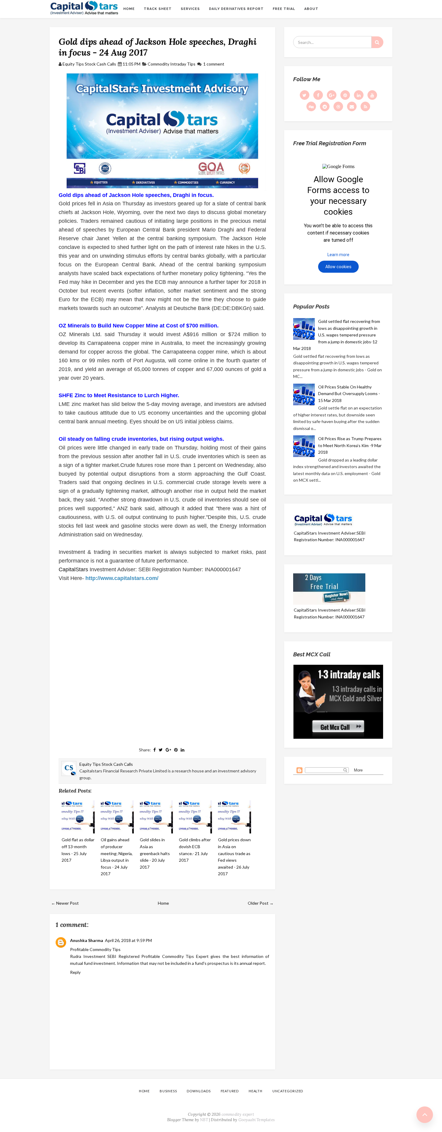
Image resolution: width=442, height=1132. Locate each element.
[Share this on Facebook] (154, 749)
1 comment (213, 63)
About (311, 9)
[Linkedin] (359, 95)
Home (129, 9)
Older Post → (261, 903)
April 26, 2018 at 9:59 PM (128, 940)
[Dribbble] (338, 106)
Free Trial (284, 9)
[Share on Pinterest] (176, 749)
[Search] (377, 42)
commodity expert (238, 1114)
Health (255, 1091)
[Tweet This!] (160, 749)
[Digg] (311, 106)
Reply (75, 972)
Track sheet (158, 9)
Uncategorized (287, 1091)
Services (190, 9)
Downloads (198, 1091)
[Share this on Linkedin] (182, 749)
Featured (230, 1091)
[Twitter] (304, 95)
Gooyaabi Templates (256, 1119)
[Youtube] (372, 95)
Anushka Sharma (86, 940)
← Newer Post (65, 903)
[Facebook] (318, 95)
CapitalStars (73, 569)
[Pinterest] (345, 95)
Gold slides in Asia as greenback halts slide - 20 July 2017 (155, 853)
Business (168, 1091)
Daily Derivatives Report (236, 9)
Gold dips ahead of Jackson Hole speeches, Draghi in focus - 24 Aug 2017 (157, 47)
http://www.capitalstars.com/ (121, 578)
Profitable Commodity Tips (95, 949)
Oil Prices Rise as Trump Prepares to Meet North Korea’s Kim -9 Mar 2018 (350, 445)
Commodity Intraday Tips (171, 63)
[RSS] (365, 106)
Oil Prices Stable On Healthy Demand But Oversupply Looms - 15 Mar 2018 (349, 393)
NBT (204, 1119)
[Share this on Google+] (168, 749)
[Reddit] (325, 106)
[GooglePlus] (331, 95)
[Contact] (352, 106)
